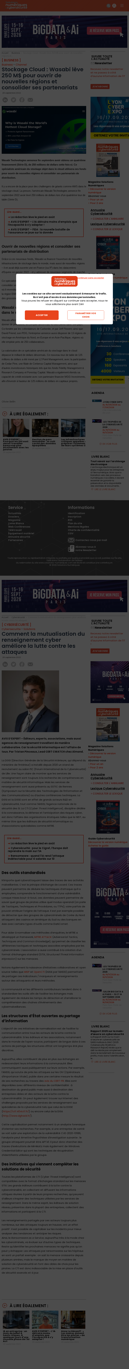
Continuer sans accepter (90, 277)
